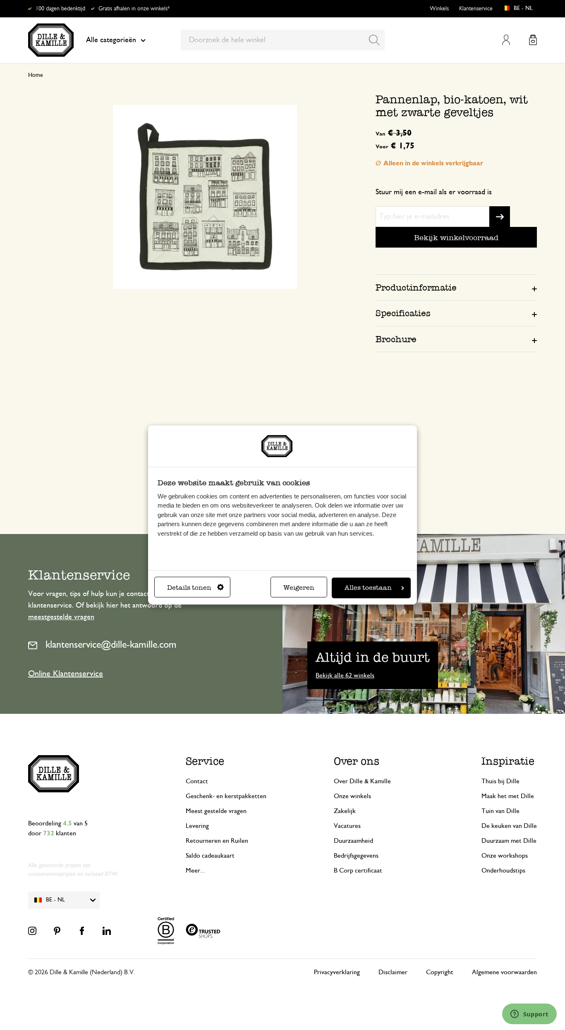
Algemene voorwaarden (504, 972)
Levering (197, 826)
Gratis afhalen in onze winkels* (134, 9)
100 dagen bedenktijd (60, 9)
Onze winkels (352, 796)
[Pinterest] (57, 931)
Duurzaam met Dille (508, 840)
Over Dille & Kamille (362, 781)
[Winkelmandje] (533, 40)
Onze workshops (504, 855)
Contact (197, 781)
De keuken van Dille (509, 826)
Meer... (195, 870)
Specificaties (403, 313)
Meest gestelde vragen (216, 811)
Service (205, 761)
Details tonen (189, 588)
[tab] (456, 287)
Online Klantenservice (65, 674)
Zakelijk (345, 811)
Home (35, 75)
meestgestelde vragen (61, 617)
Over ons (356, 761)
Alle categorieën (111, 40)
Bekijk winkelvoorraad (456, 237)
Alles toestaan (368, 588)
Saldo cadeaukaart (210, 855)
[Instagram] (32, 931)
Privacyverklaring (337, 972)
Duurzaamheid (353, 840)
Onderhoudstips (503, 870)
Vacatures (347, 826)
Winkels (439, 9)
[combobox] (283, 40)
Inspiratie (507, 761)
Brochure (396, 339)
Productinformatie (416, 287)
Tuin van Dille (500, 811)
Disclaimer (392, 972)
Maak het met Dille (507, 796)
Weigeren (298, 588)
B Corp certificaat (358, 870)
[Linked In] (107, 931)
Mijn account (506, 40)
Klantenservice (476, 9)
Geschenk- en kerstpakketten (226, 796)
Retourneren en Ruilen (217, 840)
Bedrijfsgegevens (356, 855)
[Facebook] (82, 931)
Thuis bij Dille (500, 781)
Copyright (439, 972)
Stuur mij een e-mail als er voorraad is (434, 192)
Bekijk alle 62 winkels (345, 675)
